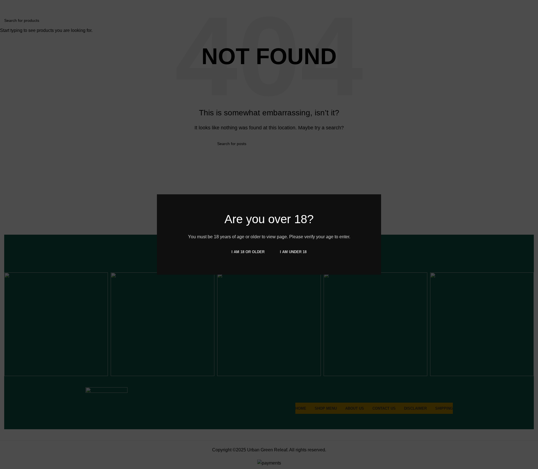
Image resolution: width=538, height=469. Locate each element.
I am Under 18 (293, 252)
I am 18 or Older (248, 252)
